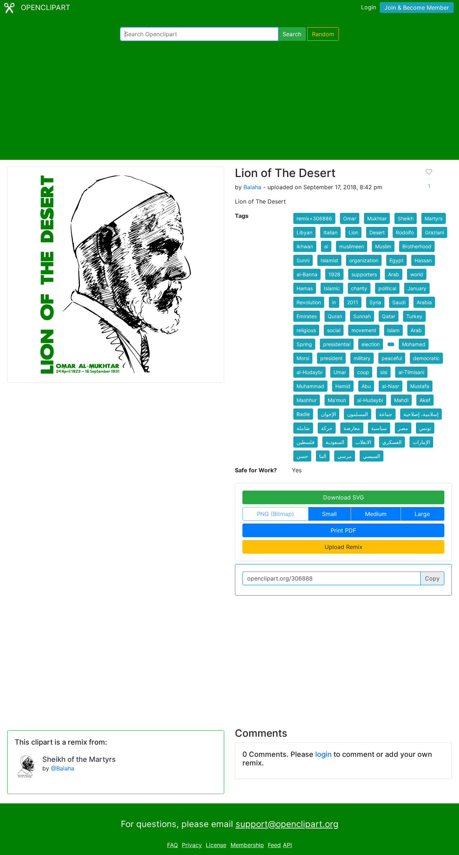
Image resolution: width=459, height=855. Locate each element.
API (287, 845)
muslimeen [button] (351, 246)
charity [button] (359, 288)
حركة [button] (326, 428)
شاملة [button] (303, 428)
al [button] (326, 246)
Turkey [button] (414, 316)
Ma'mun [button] (337, 400)
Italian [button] (330, 232)
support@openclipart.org (287, 824)
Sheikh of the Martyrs (79, 759)
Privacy (192, 845)
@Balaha (62, 768)
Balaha (252, 187)
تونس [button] (425, 428)
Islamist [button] (329, 260)
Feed (274, 845)
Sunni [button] (303, 260)
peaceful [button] (392, 358)
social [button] (333, 330)
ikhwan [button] (305, 246)
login (323, 754)
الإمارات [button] (421, 442)
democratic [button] (426, 358)
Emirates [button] (307, 316)
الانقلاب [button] (363, 442)
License (216, 845)
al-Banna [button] (307, 274)
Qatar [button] (388, 316)
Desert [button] (377, 232)
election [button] (370, 344)
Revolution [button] (309, 302)
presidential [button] (336, 344)
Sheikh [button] (405, 218)
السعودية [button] (335, 442)
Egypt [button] (396, 260)
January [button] (416, 288)
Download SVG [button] (343, 497)
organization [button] (363, 260)
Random (323, 34)
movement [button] (363, 330)
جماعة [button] (385, 414)
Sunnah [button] (362, 316)
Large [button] (422, 513)
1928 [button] (334, 274)
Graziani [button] (434, 232)
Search (292, 34)
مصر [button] (403, 428)
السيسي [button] (371, 456)
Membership (247, 845)
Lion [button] (353, 232)
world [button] (416, 274)
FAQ (172, 845)
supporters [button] (364, 274)
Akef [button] (425, 400)
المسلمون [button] (357, 414)
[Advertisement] (229, 100)
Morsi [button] (303, 358)
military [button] (362, 358)
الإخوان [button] (328, 414)
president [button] (331, 358)
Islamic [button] (332, 288)
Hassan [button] (423, 260)
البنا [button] (322, 456)
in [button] (334, 302)
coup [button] (363, 372)
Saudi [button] (399, 302)
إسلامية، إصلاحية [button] (421, 414)
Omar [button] (349, 218)
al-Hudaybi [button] (309, 372)
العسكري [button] (392, 442)
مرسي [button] (344, 456)
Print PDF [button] (343, 530)
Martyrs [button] (434, 218)
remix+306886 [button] (314, 218)
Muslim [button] (383, 246)
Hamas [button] (305, 288)
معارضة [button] (352, 428)
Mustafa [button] (419, 386)
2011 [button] (352, 302)
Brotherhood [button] (416, 246)
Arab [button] (393, 274)
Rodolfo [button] (405, 232)
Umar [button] (339, 372)
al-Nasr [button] (390, 386)
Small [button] (329, 513)
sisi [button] (383, 372)
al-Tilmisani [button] (411, 372)
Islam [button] (393, 330)
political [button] (387, 288)
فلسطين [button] (305, 442)
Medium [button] (376, 513)
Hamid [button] (342, 386)
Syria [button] (375, 302)
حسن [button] (302, 456)
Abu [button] (366, 386)
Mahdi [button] (401, 400)
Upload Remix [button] (344, 546)
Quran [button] (335, 316)
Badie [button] (303, 414)
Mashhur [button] (307, 400)
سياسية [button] (379, 428)
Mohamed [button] (413, 344)
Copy (432, 578)
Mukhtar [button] (377, 218)
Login (368, 7)
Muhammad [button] (310, 386)
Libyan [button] (304, 232)
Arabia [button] (424, 302)
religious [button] (306, 330)
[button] (391, 344)
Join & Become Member (416, 7)
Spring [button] (304, 344)
